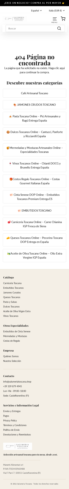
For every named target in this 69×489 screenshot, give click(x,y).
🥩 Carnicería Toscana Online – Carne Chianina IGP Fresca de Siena (34, 224)
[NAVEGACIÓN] (54, 18)
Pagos (6, 415)
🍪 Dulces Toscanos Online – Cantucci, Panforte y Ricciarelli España (34, 134)
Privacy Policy (10, 420)
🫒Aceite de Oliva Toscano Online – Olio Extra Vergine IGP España (34, 255)
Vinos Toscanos (10, 316)
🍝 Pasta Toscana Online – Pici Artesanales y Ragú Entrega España (34, 118)
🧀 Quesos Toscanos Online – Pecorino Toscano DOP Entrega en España (34, 240)
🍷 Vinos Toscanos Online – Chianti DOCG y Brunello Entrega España (35, 165)
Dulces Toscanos (11, 306)
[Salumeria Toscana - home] (17, 446)
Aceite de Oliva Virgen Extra (16, 311)
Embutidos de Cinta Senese (16, 331)
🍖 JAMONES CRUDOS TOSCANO (34, 104)
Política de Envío (11, 429)
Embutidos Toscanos (13, 287)
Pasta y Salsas (10, 302)
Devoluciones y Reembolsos (17, 434)
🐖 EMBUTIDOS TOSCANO (35, 210)
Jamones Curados (12, 292)
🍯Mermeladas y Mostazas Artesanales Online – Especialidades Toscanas (34, 150)
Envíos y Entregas (12, 411)
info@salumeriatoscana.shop (17, 381)
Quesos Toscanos (11, 297)
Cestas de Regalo (11, 340)
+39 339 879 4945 (12, 386)
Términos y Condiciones (14, 425)
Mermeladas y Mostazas (15, 336)
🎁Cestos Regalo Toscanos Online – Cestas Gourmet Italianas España (34, 181)
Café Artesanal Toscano (34, 93)
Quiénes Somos (11, 356)
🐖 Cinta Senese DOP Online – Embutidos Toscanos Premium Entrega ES (35, 197)
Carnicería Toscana (12, 283)
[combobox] (35, 28)
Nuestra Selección (12, 361)
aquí (62, 68)
